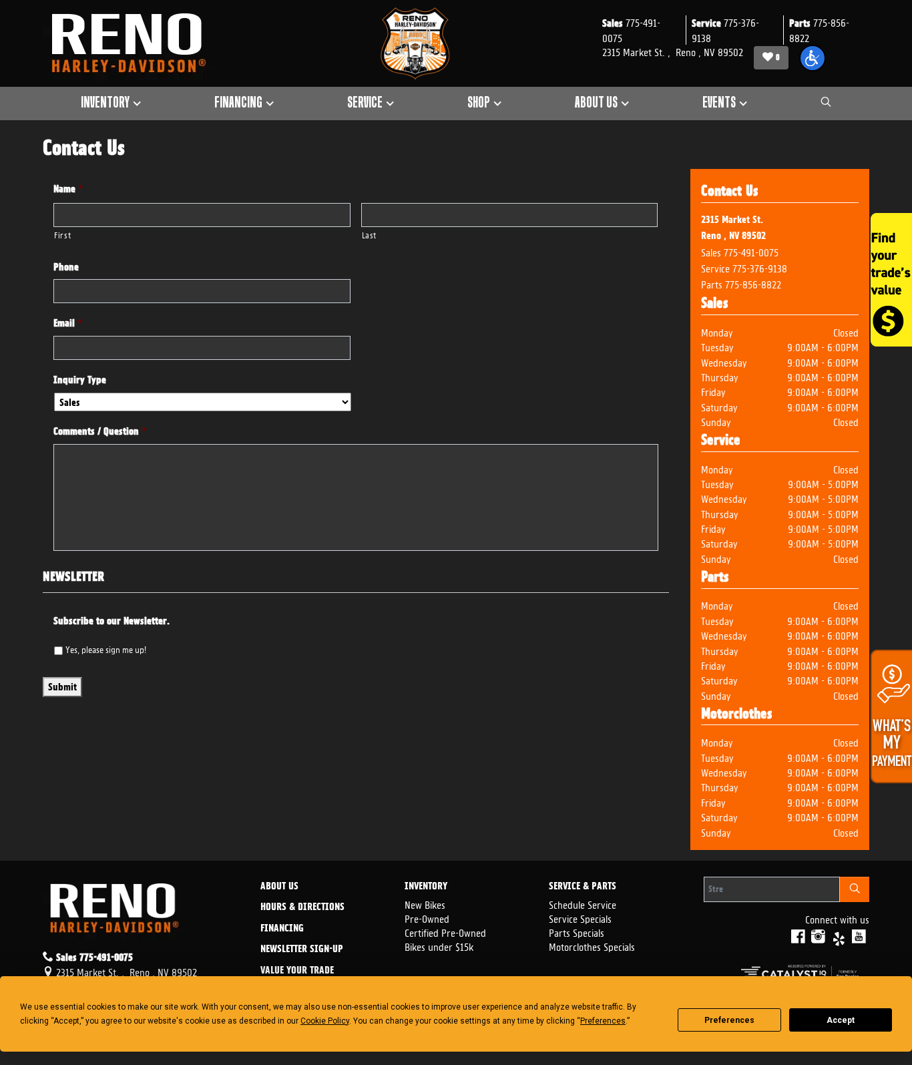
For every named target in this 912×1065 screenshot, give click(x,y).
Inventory (426, 887)
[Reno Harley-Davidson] (135, 43)
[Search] (854, 889)
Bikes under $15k (439, 945)
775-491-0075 (751, 251)
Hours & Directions (302, 907)
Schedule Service (582, 903)
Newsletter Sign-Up (301, 949)
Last (369, 234)
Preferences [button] (603, 1021)
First (62, 234)
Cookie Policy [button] (324, 1021)
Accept (841, 1020)
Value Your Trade (297, 971)
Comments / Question (99, 431)
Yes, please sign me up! (105, 648)
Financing (282, 929)
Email (67, 323)
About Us (279, 887)
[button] (812, 58)
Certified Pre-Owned (445, 931)
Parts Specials (576, 931)
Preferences (729, 1020)
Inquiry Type (79, 380)
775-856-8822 (753, 283)
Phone (66, 267)
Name (68, 189)
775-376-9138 (759, 267)
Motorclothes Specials (592, 945)
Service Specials (580, 917)
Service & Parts (582, 887)
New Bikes (425, 903)
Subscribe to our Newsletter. (111, 621)
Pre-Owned (427, 917)
